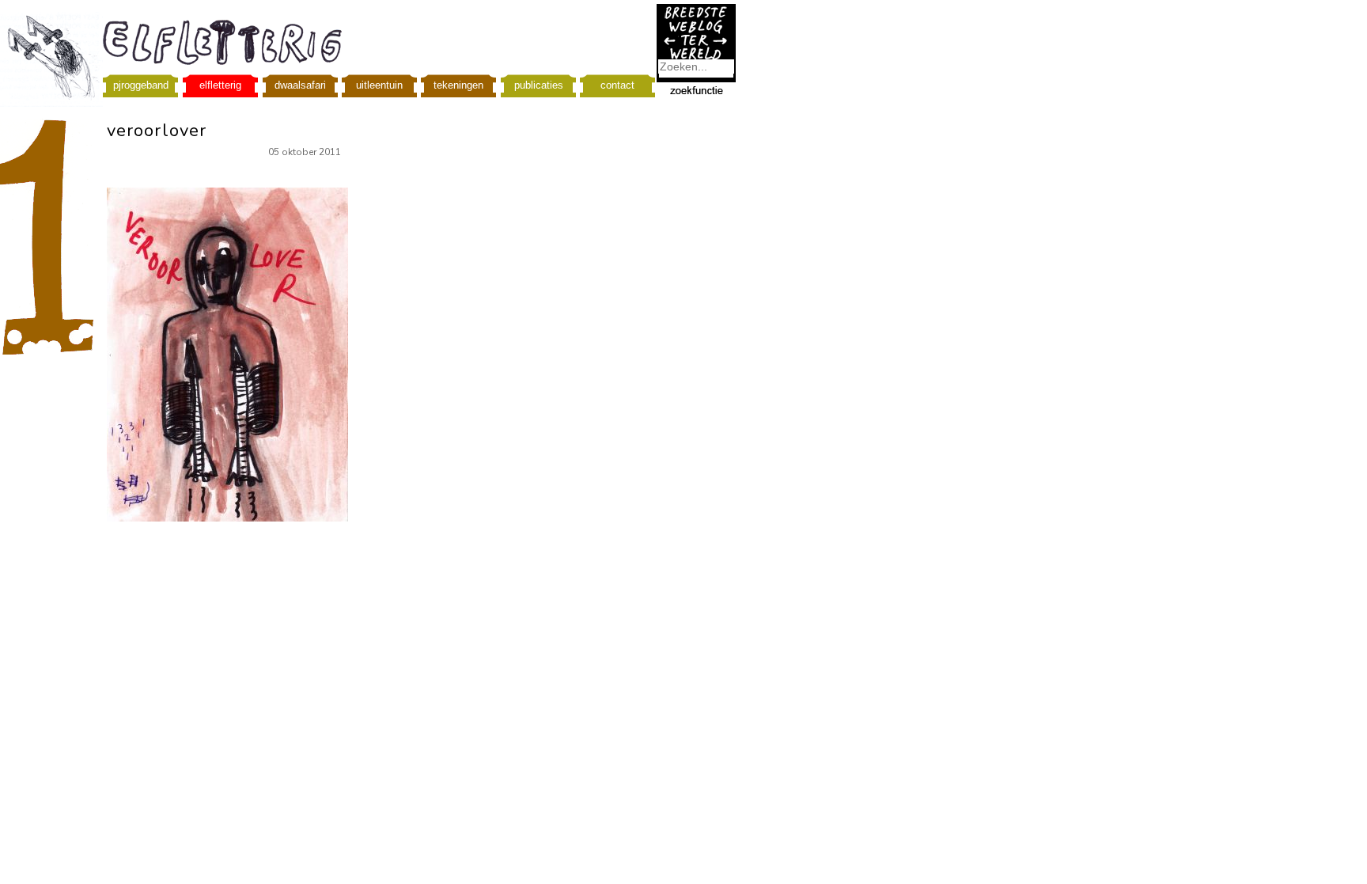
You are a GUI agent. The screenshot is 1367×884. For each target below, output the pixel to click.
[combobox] (696, 66)
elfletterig (220, 85)
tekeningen (458, 85)
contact (617, 85)
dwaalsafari (300, 85)
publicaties (538, 85)
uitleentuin (379, 85)
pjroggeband (141, 85)
